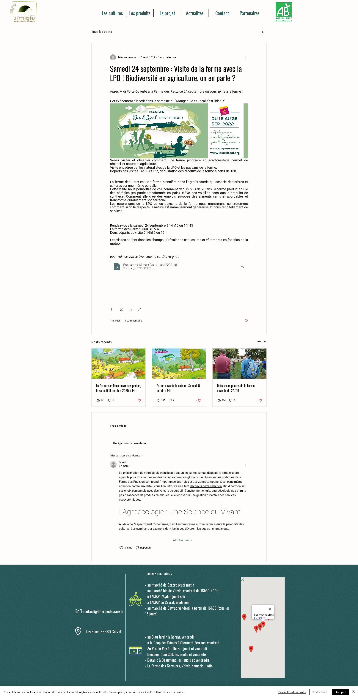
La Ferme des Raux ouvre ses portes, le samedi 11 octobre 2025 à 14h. (118, 388)
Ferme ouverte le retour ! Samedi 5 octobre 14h (178, 388)
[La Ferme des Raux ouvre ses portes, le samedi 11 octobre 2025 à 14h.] (118, 364)
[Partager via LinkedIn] (130, 309)
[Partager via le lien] (139, 309)
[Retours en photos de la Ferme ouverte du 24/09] (239, 364)
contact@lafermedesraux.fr (103, 611)
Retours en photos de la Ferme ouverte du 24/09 (236, 388)
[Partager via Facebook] (112, 309)
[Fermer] (353, 692)
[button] (262, 31)
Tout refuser (320, 692)
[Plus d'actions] (246, 57)
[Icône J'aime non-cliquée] (121, 548)
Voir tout (262, 341)
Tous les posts (101, 32)
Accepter (340, 692)
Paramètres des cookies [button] (292, 692)
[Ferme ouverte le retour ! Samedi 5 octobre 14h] (179, 364)
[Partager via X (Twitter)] (121, 309)
